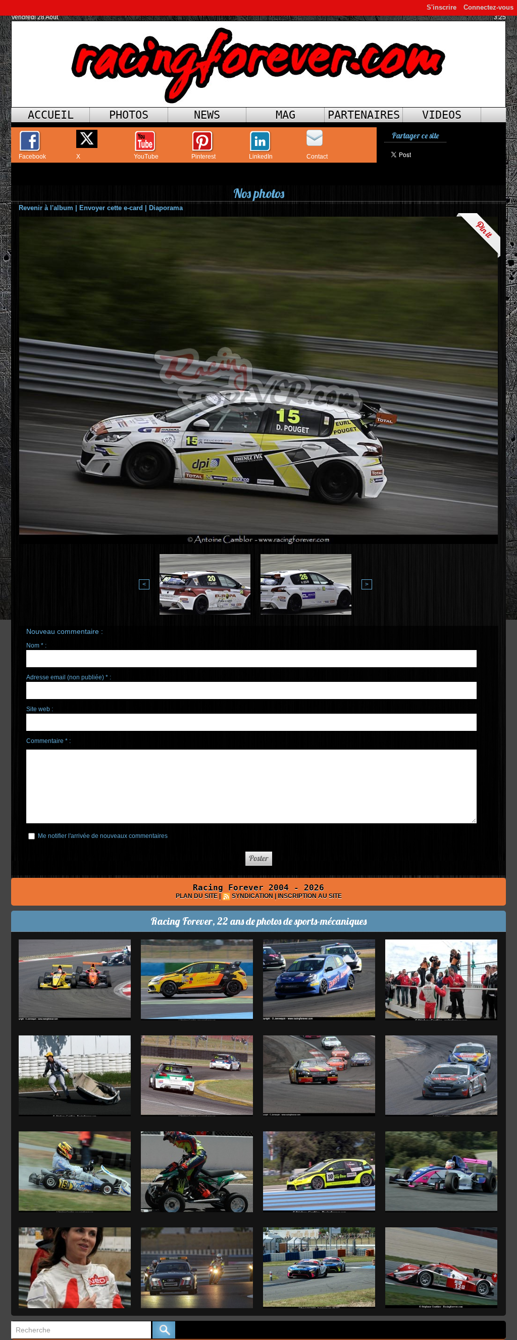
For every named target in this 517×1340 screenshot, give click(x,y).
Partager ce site (415, 135)
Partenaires (364, 115)
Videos (441, 115)
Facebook (32, 156)
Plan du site (197, 896)
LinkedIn (261, 156)
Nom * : (36, 645)
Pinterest (203, 156)
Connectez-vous (488, 7)
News (207, 115)
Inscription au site (310, 896)
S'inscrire (441, 7)
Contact (317, 156)
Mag (285, 115)
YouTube (146, 156)
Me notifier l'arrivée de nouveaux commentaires (103, 835)
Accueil (51, 115)
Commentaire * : (48, 741)
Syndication (252, 896)
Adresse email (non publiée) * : (68, 677)
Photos (128, 115)
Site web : (39, 709)
